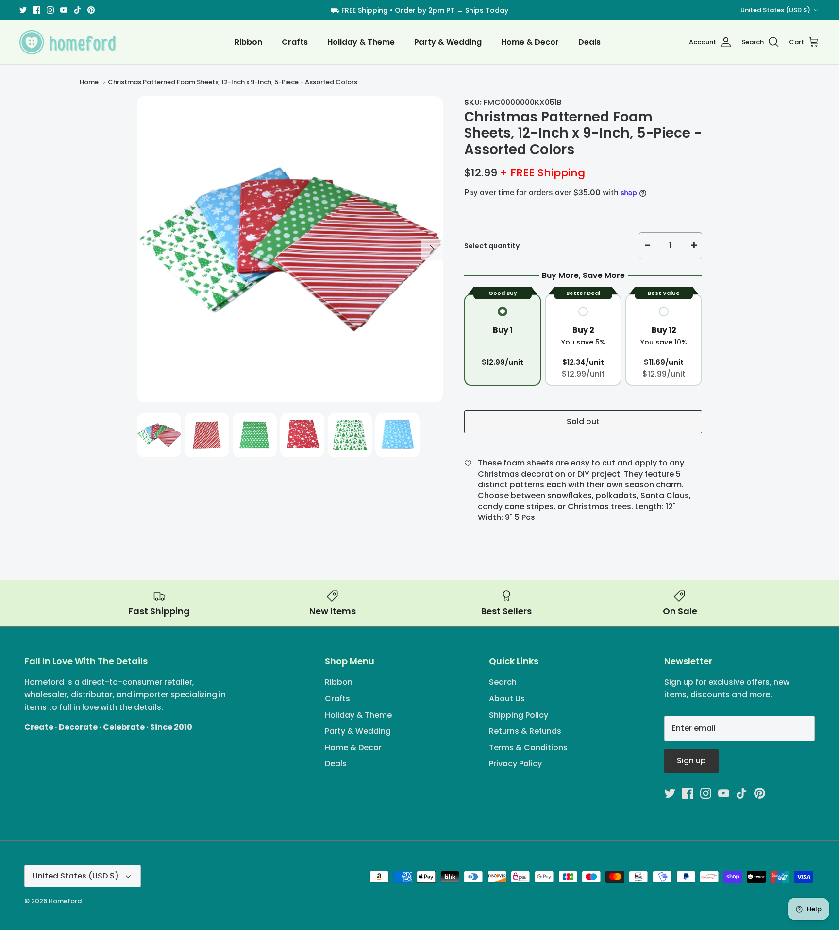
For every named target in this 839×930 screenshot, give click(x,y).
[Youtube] (63, 10)
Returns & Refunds (525, 731)
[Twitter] (23, 10)
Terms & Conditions (528, 747)
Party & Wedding (448, 42)
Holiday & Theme (361, 42)
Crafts (295, 42)
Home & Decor (530, 42)
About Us (507, 698)
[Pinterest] (91, 10)
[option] (290, 249)
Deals (589, 42)
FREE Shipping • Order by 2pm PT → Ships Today (424, 10)
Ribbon (248, 42)
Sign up (691, 760)
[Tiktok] (77, 10)
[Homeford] (68, 42)
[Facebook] (36, 10)
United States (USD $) (775, 10)
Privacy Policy (515, 763)
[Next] (432, 249)
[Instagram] (50, 10)
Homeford (65, 901)
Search (503, 682)
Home (89, 81)
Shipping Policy (518, 715)
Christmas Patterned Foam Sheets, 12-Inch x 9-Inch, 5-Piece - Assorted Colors (232, 81)
